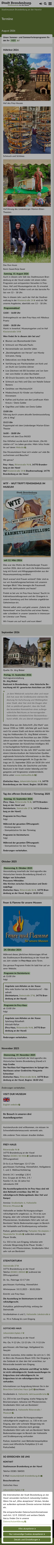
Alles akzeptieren (26, 1529)
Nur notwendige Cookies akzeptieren (26, 1534)
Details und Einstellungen (26, 1540)
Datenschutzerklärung (13, 1521)
